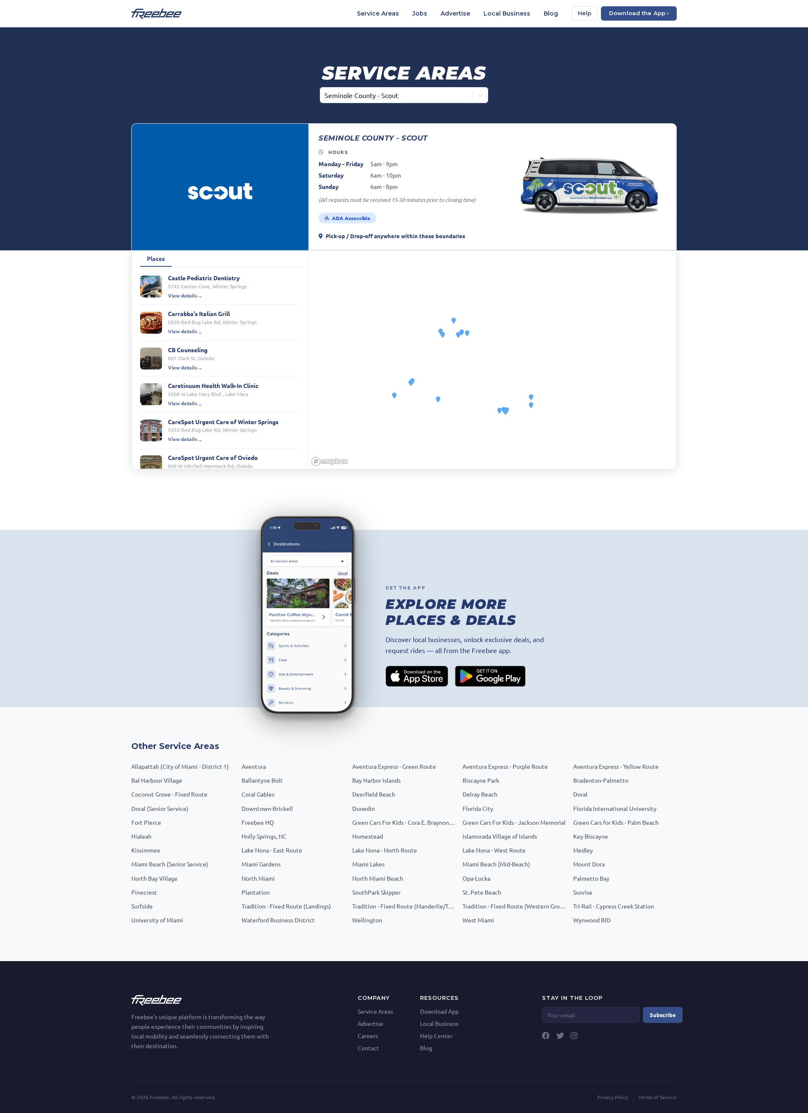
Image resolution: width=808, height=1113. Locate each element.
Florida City (477, 808)
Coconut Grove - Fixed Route (169, 794)
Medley (583, 850)
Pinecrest (144, 892)
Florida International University (614, 808)
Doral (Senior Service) (160, 808)
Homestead (367, 836)
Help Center (436, 1035)
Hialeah (141, 836)
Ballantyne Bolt (262, 780)
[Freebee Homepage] (156, 999)
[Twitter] (560, 1035)
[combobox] (325, 95)
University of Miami (157, 920)
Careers (368, 1035)
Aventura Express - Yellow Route (616, 766)
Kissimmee (145, 850)
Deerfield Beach (373, 794)
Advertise (455, 13)
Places (156, 258)
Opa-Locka (476, 878)
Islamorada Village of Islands (499, 836)
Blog (551, 13)
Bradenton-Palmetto (600, 780)
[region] (492, 360)
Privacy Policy (612, 1097)
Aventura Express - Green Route (394, 766)
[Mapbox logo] (329, 461)
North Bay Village (154, 878)
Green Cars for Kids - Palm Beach (616, 822)
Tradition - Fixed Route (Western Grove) (514, 906)
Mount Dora (589, 864)
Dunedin (363, 808)
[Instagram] (574, 1035)
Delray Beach (479, 794)
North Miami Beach (377, 878)
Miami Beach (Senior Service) (169, 864)
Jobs (419, 13)
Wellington (367, 920)
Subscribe (663, 1014)
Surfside (142, 906)
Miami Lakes (368, 864)
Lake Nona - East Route (272, 850)
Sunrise (583, 892)
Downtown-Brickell (267, 808)
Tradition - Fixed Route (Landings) (286, 906)
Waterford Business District (278, 920)
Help (584, 13)
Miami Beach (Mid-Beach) (496, 864)
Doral (580, 794)
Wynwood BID (592, 920)
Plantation (256, 892)
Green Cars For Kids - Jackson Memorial (514, 822)
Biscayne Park (480, 780)
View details (182, 295)
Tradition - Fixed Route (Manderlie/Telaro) (404, 906)
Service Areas (378, 13)
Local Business (507, 13)
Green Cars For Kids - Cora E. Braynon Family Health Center (404, 822)
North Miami (258, 878)
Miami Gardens (261, 864)
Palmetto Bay (591, 878)
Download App (439, 1011)
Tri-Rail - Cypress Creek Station (613, 906)
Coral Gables (258, 794)
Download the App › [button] (639, 13)
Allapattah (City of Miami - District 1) (180, 766)
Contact (368, 1048)
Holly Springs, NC (264, 836)
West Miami (478, 920)
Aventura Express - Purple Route (505, 766)
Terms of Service (657, 1097)
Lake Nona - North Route (384, 850)
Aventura (254, 766)
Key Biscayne (590, 836)
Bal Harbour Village (156, 780)
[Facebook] (546, 1035)
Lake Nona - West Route (494, 850)
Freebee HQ (258, 822)
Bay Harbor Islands (376, 780)
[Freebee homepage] (156, 13)
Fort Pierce (146, 822)
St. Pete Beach (481, 892)
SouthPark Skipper (376, 892)
